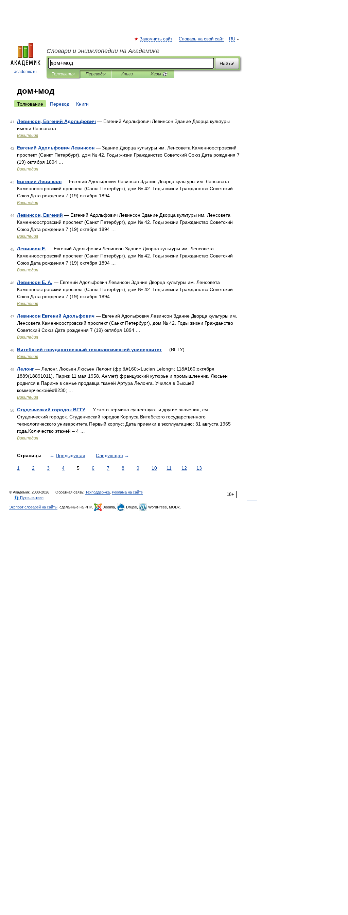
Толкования (63, 74)
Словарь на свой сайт (201, 39)
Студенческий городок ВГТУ (51, 409)
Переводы (96, 74)
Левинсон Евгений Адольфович (55, 316)
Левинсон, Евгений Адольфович (56, 121)
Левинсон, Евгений (40, 215)
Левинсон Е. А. (34, 282)
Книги (127, 74)
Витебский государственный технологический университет (89, 349)
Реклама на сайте (127, 492)
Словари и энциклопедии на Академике (103, 51)
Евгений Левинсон (39, 181)
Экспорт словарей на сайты (33, 507)
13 (199, 468)
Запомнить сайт (156, 39)
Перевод (59, 104)
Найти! (227, 63)
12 (184, 468)
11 (169, 468)
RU (232, 39)
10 (154, 468)
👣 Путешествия (29, 498)
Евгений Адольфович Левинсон (55, 147)
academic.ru (25, 71)
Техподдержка (97, 492)
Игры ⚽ (159, 74)
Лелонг (25, 369)
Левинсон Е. (31, 248)
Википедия (27, 135)
